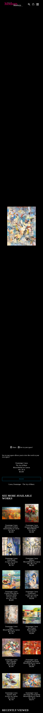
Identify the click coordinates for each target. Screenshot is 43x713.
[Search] (29, 4)
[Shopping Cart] (33, 4)
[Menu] (37, 4)
